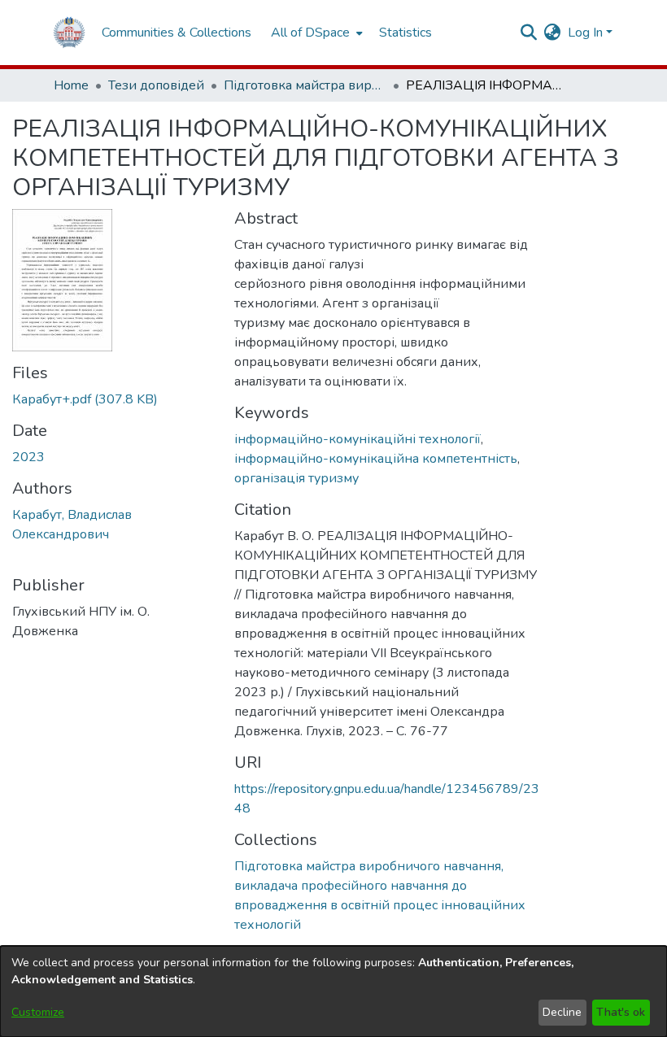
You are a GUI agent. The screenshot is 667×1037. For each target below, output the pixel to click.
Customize (37, 1012)
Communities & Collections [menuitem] (176, 32)
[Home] (69, 32)
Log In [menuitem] (585, 32)
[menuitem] (315, 32)
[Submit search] (529, 32)
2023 (28, 457)
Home (71, 85)
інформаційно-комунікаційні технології (357, 439)
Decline (562, 1012)
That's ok (620, 1012)
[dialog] (333, 991)
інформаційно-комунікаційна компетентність (375, 459)
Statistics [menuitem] (405, 32)
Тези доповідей (156, 85)
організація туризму (296, 478)
